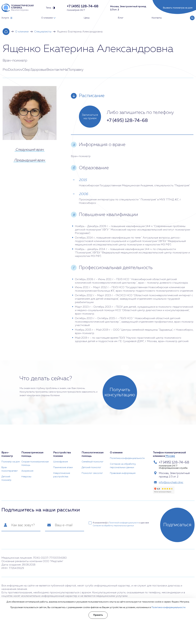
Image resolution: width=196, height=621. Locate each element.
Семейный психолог (92, 462)
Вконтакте (54, 69)
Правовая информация (122, 473)
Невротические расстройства (61, 475)
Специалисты (42, 31)
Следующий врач (29, 149)
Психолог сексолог (92, 473)
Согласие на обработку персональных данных (123, 466)
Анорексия (27, 471)
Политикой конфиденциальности (124, 523)
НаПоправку (73, 69)
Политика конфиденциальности (127, 458)
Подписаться (177, 525)
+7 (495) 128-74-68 (127, 120)
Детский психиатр (6, 478)
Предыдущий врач (29, 160)
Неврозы (26, 477)
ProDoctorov (12, 69)
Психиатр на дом (10, 462)
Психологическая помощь (92, 454)
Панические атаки (63, 467)
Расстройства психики (62, 454)
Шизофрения (60, 462)
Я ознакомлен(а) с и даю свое (121, 524)
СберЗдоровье (34, 69)
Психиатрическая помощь (32, 454)
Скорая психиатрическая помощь (35, 463)
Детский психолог (91, 467)
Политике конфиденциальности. (168, 607)
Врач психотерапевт (9, 469)
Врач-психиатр (7, 454)
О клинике (22, 31)
